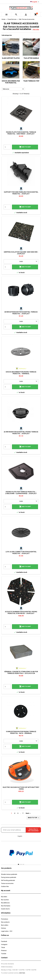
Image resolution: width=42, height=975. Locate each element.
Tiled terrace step (31, 81)
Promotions (4, 919)
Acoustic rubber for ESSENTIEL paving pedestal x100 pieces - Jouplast (21, 612)
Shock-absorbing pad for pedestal (11, 82)
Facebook (4, 941)
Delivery (3, 928)
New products (5, 922)
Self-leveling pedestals (8, 880)
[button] (3, 854)
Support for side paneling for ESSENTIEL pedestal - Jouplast (21, 193)
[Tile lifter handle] (31, 47)
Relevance (13, 89)
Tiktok (3, 947)
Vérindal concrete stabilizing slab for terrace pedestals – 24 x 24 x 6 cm (21, 672)
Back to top (33, 818)
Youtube (3, 953)
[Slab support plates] (11, 47)
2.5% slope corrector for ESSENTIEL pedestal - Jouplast (21, 552)
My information (5, 906)
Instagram (4, 944)
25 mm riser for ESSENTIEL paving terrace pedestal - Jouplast (21, 432)
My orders (4, 896)
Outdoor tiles (5, 886)
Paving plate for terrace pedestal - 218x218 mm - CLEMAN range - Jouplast (21, 492)
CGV (11, 931)
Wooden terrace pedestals (9, 874)
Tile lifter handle (31, 58)
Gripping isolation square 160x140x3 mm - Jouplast (21, 253)
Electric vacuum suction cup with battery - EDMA (21, 788)
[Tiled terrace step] (31, 70)
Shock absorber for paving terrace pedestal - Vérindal (21, 372)
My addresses (5, 903)
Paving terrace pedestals (8, 877)
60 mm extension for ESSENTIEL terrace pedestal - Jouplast (21, 313)
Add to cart (25, 147)
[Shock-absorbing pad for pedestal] (11, 70)
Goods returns (5, 909)
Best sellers (4, 925)
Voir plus (36, 29)
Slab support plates (11, 58)
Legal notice (5, 931)
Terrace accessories (7, 883)
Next (28, 813)
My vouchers (5, 900)
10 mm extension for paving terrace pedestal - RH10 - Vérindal (21, 732)
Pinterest (4, 950)
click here (22, 973)
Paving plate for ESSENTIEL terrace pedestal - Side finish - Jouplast (21, 133)
